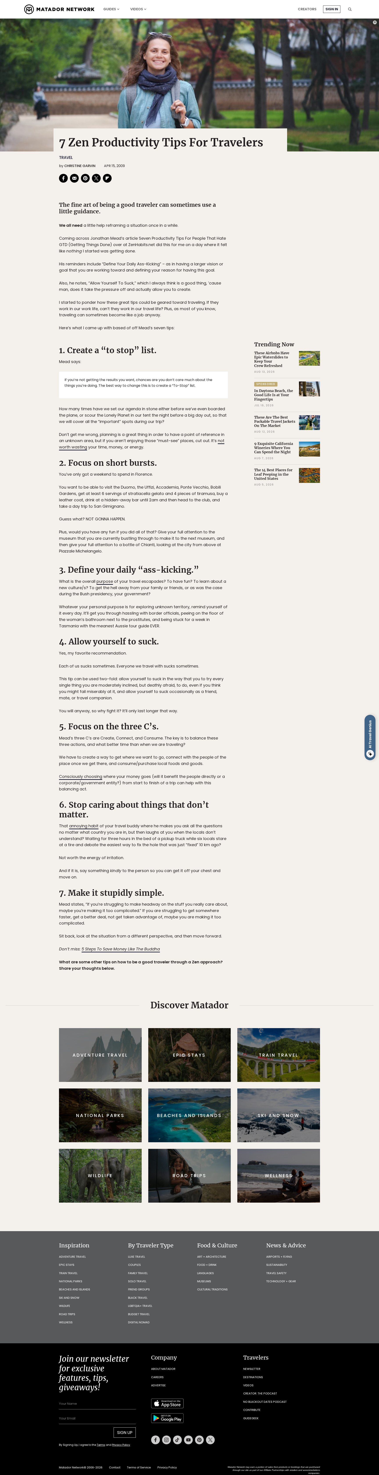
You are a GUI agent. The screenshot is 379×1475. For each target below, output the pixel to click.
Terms (195, 767)
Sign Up (233, 756)
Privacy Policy (216, 767)
